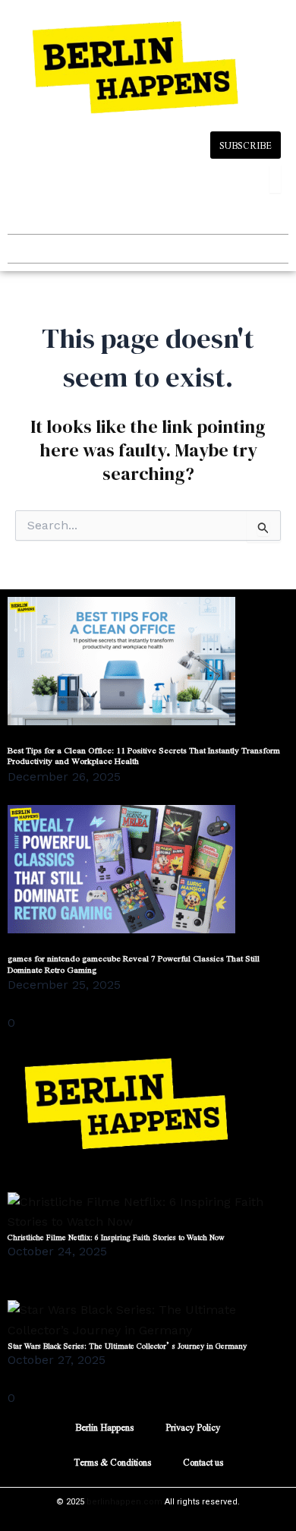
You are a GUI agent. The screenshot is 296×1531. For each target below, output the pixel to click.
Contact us (203, 1462)
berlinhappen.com (124, 1502)
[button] (20, 249)
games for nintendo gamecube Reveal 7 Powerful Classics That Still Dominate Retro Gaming (134, 963)
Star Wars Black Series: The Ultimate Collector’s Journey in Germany (127, 1345)
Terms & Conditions (112, 1462)
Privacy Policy (192, 1427)
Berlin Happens (104, 1427)
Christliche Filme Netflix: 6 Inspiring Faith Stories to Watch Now (116, 1237)
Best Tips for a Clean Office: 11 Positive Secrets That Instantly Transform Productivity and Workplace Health (144, 755)
